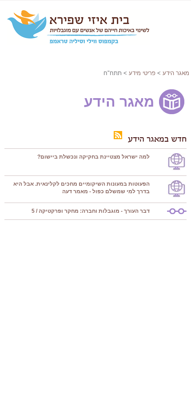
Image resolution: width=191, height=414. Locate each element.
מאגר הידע (176, 73)
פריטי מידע (142, 73)
